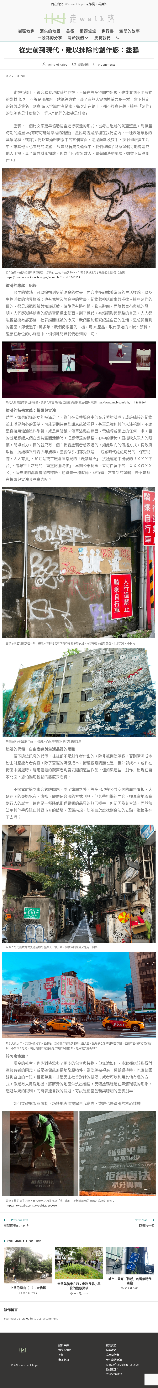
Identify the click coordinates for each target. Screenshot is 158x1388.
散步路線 (63, 1345)
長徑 (61, 1355)
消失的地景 (65, 1350)
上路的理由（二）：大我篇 (28, 1288)
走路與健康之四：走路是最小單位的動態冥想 (79, 1286)
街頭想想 (83, 64)
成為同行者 (112, 1355)
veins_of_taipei (58, 64)
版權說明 (111, 1350)
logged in (27, 1318)
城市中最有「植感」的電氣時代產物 (129, 1281)
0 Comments (106, 64)
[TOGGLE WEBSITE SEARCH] (118, 38)
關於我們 (111, 1345)
